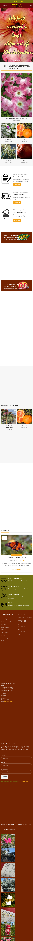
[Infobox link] (16, 580)
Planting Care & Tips (16, 554)
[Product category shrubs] (8, 154)
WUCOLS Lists (4, 624)
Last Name (3, 762)
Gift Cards (3, 630)
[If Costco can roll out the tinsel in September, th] (8, 885)
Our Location (4, 632)
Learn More (17, 184)
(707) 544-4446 (19, 2)
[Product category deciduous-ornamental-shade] (16, 97)
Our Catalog (4, 619)
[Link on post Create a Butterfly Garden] (16, 545)
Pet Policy (3, 635)
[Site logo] (16, 5)
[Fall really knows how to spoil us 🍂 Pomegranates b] (8, 929)
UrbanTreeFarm (15, 561)
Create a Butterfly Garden (16, 558)
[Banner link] (16, 237)
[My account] (31, 5)
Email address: (4, 769)
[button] (13, 60)
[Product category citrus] (24, 133)
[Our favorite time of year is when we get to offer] (8, 915)
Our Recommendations (7, 621)
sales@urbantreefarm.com (24, 636)
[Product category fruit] (24, 154)
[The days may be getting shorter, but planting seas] (8, 900)
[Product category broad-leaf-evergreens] (8, 420)
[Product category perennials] (8, 133)
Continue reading (16, 569)
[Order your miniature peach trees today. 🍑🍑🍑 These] (8, 870)
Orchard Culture (5, 627)
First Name (3, 755)
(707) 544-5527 (21, 631)
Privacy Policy (4, 638)
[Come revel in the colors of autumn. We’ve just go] (8, 841)
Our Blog (3, 640)
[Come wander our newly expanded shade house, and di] (8, 855)
